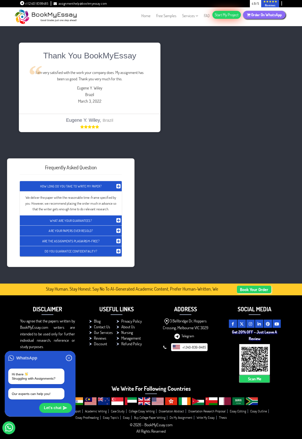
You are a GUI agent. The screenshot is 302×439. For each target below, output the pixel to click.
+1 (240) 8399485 (36, 3)
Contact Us (102, 326)
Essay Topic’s (111, 417)
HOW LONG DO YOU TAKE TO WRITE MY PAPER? (70, 186)
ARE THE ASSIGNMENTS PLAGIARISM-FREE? (70, 241)
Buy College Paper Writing (149, 417)
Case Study (118, 411)
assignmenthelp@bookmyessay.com (83, 3)
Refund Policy (131, 343)
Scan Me (254, 379)
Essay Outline (258, 411)
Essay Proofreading (87, 417)
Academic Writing (96, 411)
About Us (128, 326)
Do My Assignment (181, 417)
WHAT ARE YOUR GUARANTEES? (71, 220)
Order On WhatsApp (266, 14)
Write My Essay (206, 417)
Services (188, 15)
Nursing (127, 332)
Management (131, 338)
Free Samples (166, 15)
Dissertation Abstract (171, 411)
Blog (97, 321)
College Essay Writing (142, 411)
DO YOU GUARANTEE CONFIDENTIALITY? (71, 251)
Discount (100, 343)
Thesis (223, 417)
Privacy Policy (131, 321)
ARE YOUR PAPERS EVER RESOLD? (71, 230)
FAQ (207, 15)
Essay (126, 417)
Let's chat (52, 408)
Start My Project (227, 14)
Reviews (100, 338)
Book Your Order (254, 289)
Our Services (103, 332)
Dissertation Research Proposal (207, 411)
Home (146, 15)
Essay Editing (238, 411)
